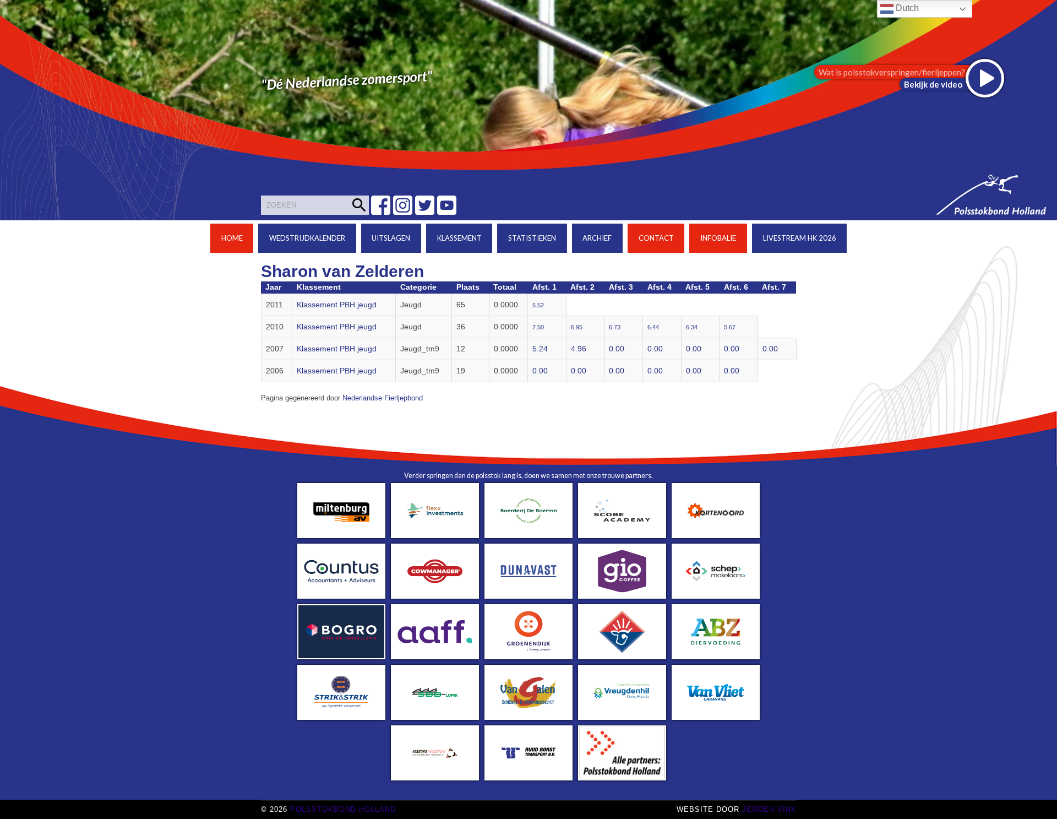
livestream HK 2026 (799, 238)
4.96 (578, 349)
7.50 (538, 327)
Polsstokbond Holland (343, 809)
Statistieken (532, 238)
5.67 (729, 327)
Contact (656, 238)
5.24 (540, 349)
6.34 (692, 327)
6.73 (614, 327)
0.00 (616, 349)
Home (232, 238)
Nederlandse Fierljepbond (382, 398)
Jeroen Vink (769, 809)
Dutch (906, 8)
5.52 (538, 305)
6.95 (576, 327)
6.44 (653, 327)
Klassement (459, 238)
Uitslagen (391, 238)
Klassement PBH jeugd (337, 305)
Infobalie (718, 238)
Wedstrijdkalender (307, 238)
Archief (597, 238)
